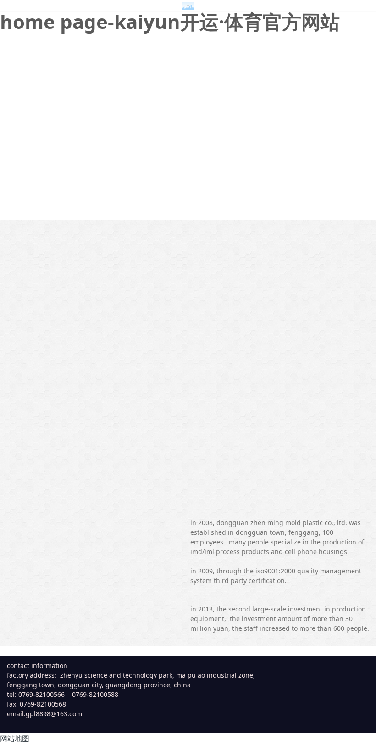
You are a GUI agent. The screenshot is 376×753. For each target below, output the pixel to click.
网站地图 (14, 738)
